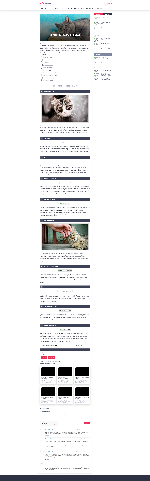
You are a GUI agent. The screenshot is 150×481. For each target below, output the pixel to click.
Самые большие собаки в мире (82, 377)
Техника (62, 8)
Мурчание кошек (46, 70)
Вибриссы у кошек (46, 57)
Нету (43, 354)
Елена (48, 429)
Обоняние (44, 60)
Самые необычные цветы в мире (82, 397)
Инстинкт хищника (46, 67)
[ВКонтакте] (52, 345)
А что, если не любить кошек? (49, 75)
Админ (71, 30)
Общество (76, 8)
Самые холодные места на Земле (47, 397)
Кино (46, 8)
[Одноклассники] (54, 345)
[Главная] (45, 3)
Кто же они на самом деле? (48, 72)
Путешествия (69, 8)
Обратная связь (80, 478)
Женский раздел (99, 8)
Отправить (87, 423)
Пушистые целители (47, 80)
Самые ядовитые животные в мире (63, 377)
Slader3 (48, 463)
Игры (51, 8)
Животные (67, 37)
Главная (41, 8)
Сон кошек (44, 62)
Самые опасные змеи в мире (64, 397)
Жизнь (82, 8)
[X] (56, 345)
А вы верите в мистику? (47, 78)
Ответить (47, 435)
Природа (56, 8)
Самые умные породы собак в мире (47, 377)
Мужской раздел (89, 8)
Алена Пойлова (50, 438)
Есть (43, 353)
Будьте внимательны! (47, 65)
